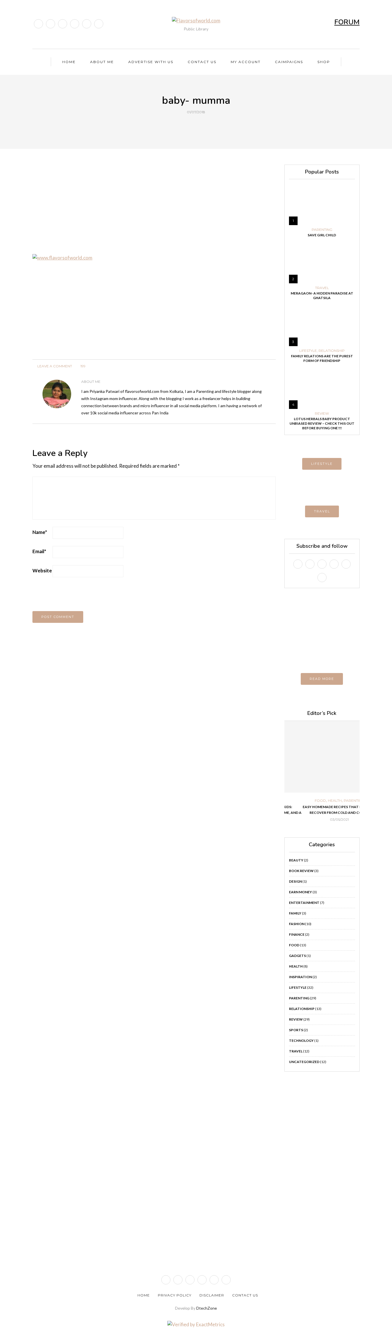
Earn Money (300, 892)
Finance (296, 934)
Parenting (322, 229)
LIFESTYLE (322, 464)
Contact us (202, 62)
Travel (322, 288)
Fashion (296, 924)
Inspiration (300, 977)
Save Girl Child (322, 235)
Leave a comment (54, 366)
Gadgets (297, 955)
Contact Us (245, 1295)
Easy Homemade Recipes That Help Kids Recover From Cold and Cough (322, 810)
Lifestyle (308, 350)
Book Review (301, 871)
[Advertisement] (154, 205)
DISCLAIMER (211, 1295)
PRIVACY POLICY (174, 1295)
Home (69, 62)
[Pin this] (206, 125)
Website (42, 571)
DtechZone (206, 1308)
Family (295, 913)
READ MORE (322, 679)
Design (295, 881)
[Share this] (185, 125)
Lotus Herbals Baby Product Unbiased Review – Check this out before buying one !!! (322, 423)
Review (322, 413)
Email (39, 551)
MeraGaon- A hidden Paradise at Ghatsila (322, 295)
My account (246, 62)
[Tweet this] (192, 125)
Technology (301, 1040)
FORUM (347, 22)
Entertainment (304, 902)
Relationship (332, 350)
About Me (102, 62)
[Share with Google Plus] (199, 125)
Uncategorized (304, 1062)
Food (302, 800)
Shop (323, 62)
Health (317, 800)
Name (39, 532)
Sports (296, 1030)
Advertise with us (150, 62)
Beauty (296, 860)
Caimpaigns (289, 62)
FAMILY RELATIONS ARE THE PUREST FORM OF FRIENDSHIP (322, 358)
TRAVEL (322, 511)
